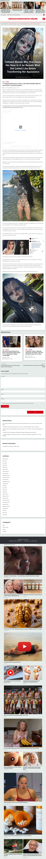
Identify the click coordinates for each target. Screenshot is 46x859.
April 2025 (5, 492)
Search (35, 412)
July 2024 (5, 510)
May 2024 (5, 514)
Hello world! (16, 446)
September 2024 (6, 506)
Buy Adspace (3, 14)
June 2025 (5, 487)
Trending (7, 81)
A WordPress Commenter (8, 446)
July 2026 (5, 461)
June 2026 (5, 463)
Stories (4, 529)
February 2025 (6, 496)
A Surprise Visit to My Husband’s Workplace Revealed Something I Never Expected (19, 432)
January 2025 (5, 498)
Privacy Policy (5, 527)
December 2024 (6, 500)
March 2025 (5, 494)
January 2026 (5, 473)
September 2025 (6, 481)
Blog (3, 81)
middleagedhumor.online (23, 18)
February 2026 (6, 471)
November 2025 (6, 477)
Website (2, 398)
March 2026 (5, 469)
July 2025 (5, 485)
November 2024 (6, 502)
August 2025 (5, 483)
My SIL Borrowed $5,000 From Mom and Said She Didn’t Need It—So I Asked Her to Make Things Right (11, 353)
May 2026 (5, 465)
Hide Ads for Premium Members (13, 14)
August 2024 (5, 508)
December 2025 (6, 475)
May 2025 (5, 489)
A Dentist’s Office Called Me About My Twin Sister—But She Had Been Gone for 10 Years (34, 352)
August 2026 (5, 458)
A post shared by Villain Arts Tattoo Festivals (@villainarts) (20, 146)
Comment (3, 376)
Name (2, 389)
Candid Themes (34, 540)
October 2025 (5, 479)
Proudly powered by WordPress (15, 540)
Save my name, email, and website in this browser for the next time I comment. (18, 403)
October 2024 (5, 504)
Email (2, 394)
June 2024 (5, 512)
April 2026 (5, 467)
